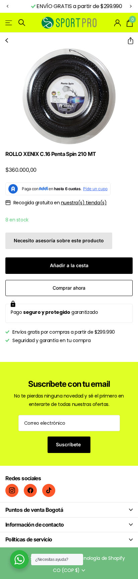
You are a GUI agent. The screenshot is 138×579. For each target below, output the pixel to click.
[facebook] (30, 490)
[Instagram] (11, 490)
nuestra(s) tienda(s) (84, 202)
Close (69, 509)
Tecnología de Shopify (100, 558)
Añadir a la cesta (69, 265)
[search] (21, 22)
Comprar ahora (69, 288)
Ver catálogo (9, 23)
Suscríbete (69, 444)
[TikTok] (48, 490)
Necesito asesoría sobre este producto (59, 240)
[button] (7, 6)
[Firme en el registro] (117, 23)
